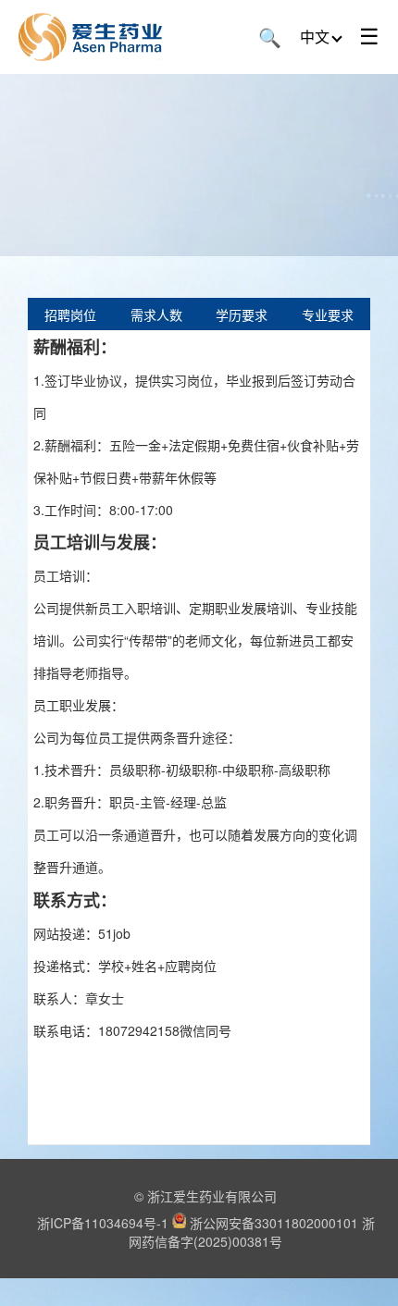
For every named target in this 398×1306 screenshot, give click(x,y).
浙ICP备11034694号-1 (102, 1223)
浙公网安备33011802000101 (274, 1223)
